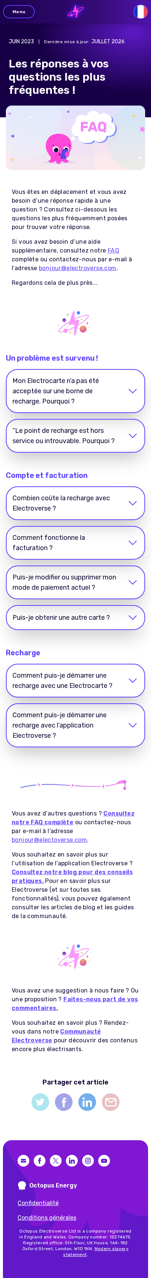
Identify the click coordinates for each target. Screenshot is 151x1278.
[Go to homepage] (75, 11)
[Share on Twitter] (40, 1102)
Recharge (23, 652)
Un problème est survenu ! (52, 358)
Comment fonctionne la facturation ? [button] (48, 543)
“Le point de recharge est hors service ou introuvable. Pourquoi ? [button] (63, 436)
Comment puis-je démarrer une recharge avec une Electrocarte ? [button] (62, 680)
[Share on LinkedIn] (87, 1102)
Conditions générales (47, 1217)
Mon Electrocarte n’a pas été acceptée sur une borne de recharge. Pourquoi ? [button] (55, 391)
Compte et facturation (47, 475)
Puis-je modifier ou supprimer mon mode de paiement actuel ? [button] (64, 582)
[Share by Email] (110, 1102)
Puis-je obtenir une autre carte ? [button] (61, 618)
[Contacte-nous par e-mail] (23, 1161)
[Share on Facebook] (64, 1102)
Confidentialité (38, 1203)
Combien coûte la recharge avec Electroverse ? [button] (61, 503)
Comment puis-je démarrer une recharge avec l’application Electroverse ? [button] (59, 725)
